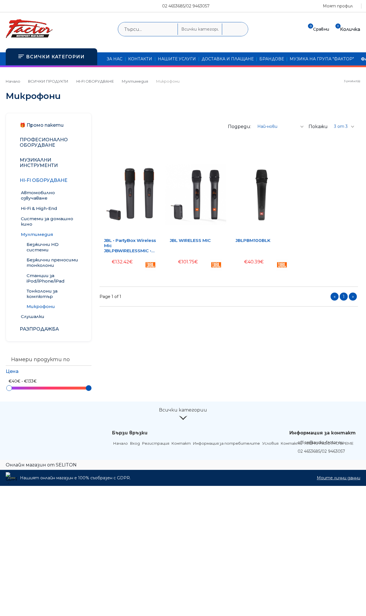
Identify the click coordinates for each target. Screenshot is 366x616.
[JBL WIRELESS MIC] (195, 194)
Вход (135, 443)
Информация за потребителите (226, 443)
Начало (13, 81)
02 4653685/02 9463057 (186, 6)
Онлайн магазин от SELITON (41, 465)
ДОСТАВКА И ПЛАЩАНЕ (228, 58)
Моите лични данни (338, 477)
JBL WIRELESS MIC (190, 240)
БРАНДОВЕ (271, 58)
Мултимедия (135, 81)
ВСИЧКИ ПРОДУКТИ (48, 81)
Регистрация (155, 443)
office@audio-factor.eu (320, 442)
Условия (270, 443)
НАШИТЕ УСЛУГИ (177, 58)
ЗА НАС (114, 58)
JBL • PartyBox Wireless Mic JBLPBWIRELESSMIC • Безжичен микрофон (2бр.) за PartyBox (130, 245)
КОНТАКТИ (140, 58)
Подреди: (239, 126)
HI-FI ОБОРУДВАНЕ (95, 81)
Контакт (181, 443)
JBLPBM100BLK (253, 240)
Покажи (318, 126)
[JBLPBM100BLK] (261, 194)
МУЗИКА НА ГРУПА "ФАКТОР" (322, 58)
